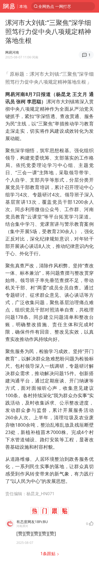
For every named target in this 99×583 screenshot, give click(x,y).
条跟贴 (48, 553)
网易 (8, 6)
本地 (23, 6)
